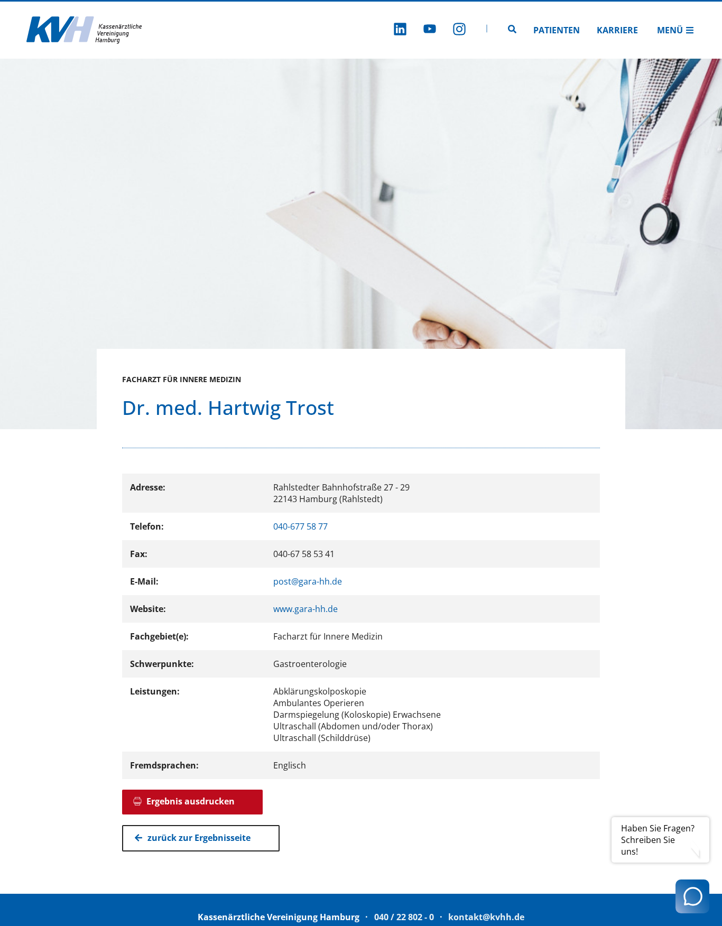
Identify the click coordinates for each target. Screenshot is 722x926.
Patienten (556, 30)
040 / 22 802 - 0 (404, 917)
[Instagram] (459, 30)
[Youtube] (429, 30)
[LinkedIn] (400, 30)
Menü (670, 30)
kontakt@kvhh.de (486, 917)
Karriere (617, 30)
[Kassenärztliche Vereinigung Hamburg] (84, 30)
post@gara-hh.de (307, 581)
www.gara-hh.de (305, 609)
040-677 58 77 (300, 526)
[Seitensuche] (512, 30)
